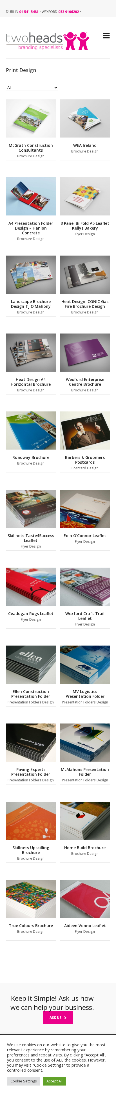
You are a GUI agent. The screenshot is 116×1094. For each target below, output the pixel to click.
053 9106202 (68, 11)
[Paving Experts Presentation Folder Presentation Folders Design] (31, 742)
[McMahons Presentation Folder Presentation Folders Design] (85, 742)
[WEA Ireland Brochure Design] (85, 118)
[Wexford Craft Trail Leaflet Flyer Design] (85, 587)
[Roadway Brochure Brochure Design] (31, 430)
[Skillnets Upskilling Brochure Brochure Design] (31, 821)
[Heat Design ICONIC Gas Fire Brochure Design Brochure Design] (85, 275)
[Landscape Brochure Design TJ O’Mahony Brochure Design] (31, 275)
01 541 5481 (29, 11)
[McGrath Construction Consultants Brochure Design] (31, 118)
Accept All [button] (54, 1081)
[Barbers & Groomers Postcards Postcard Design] (85, 430)
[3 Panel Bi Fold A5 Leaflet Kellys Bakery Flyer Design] (85, 196)
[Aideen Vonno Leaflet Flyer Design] (85, 899)
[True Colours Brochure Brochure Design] (31, 899)
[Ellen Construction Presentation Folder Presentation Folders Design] (31, 665)
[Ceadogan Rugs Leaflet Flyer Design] (31, 587)
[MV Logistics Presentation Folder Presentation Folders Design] (85, 665)
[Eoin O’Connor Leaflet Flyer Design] (85, 509)
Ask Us (55, 1017)
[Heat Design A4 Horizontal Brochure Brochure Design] (31, 353)
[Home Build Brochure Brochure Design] (85, 821)
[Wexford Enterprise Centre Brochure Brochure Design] (85, 353)
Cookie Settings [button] (23, 1081)
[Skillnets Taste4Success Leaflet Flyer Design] (31, 509)
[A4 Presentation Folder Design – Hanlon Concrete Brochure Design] (31, 196)
